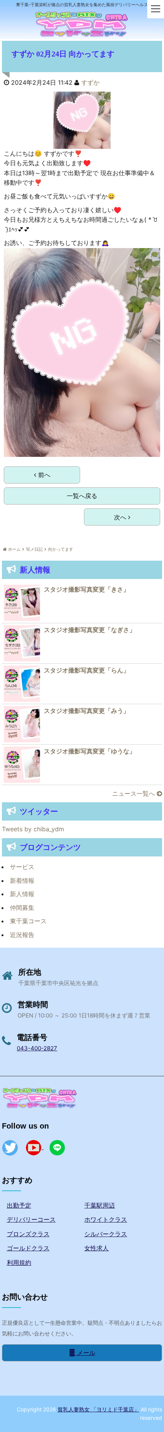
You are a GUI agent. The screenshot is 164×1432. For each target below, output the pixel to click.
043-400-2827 (37, 1048)
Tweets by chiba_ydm (33, 829)
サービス (22, 867)
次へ (121, 517)
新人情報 (22, 894)
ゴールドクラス (28, 1248)
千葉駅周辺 (99, 1205)
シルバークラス (105, 1234)
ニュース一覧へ (134, 793)
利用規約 (19, 1262)
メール (85, 1352)
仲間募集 (22, 907)
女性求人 (96, 1248)
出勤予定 (19, 1205)
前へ (43, 475)
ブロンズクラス (28, 1234)
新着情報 (22, 880)
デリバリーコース (31, 1219)
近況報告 (22, 935)
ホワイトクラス (105, 1219)
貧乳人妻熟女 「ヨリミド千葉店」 (98, 1409)
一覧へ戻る (82, 496)
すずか (90, 82)
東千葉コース (28, 921)
